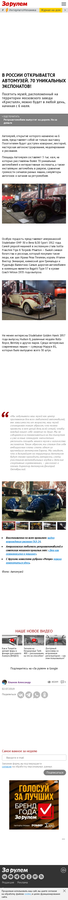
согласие (7, 766)
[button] (64, 891)
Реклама (22, 882)
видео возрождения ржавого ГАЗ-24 (30, 539)
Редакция (8, 882)
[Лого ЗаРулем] (14, 4)
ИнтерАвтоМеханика (22, 10)
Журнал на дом (51, 10)
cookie (27, 893)
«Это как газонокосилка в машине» (32, 552)
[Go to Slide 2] (22, 526)
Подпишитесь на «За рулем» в (34, 668)
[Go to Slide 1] (8, 526)
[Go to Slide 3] (36, 526)
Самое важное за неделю (19, 751)
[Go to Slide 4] (49, 526)
